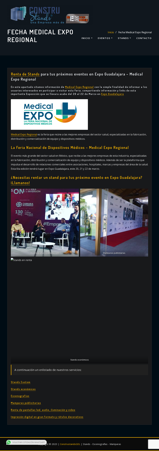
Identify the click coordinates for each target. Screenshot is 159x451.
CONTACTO (144, 38)
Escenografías (20, 395)
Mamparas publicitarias (26, 402)
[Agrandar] (83, 103)
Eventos (104, 38)
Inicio (86, 38)
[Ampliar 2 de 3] (144, 192)
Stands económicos (23, 389)
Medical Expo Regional (24, 134)
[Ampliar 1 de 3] (74, 192)
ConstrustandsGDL (70, 444)
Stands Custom (20, 382)
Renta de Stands (25, 74)
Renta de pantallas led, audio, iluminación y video (43, 409)
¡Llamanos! (20, 182)
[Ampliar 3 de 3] (144, 261)
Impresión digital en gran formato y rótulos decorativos (47, 416)
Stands (124, 38)
